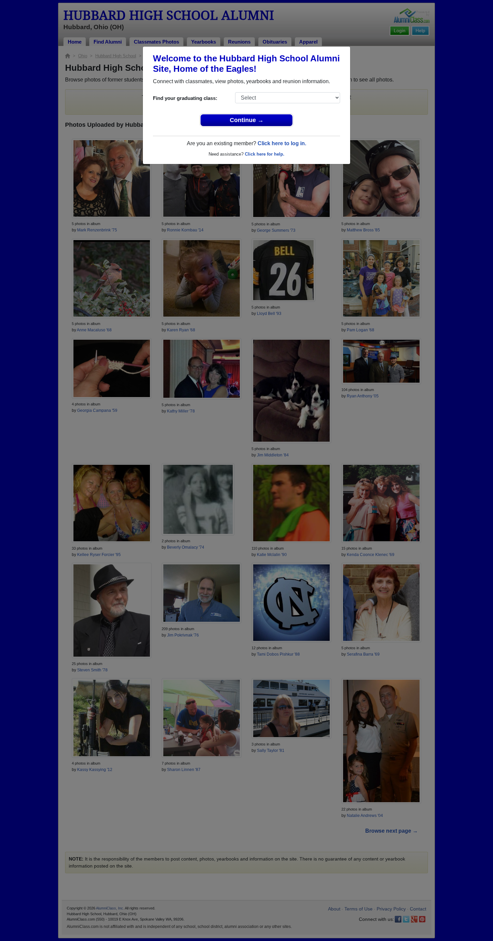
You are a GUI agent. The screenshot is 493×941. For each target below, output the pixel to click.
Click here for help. (264, 154)
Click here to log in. (282, 143)
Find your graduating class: (185, 98)
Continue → (247, 120)
